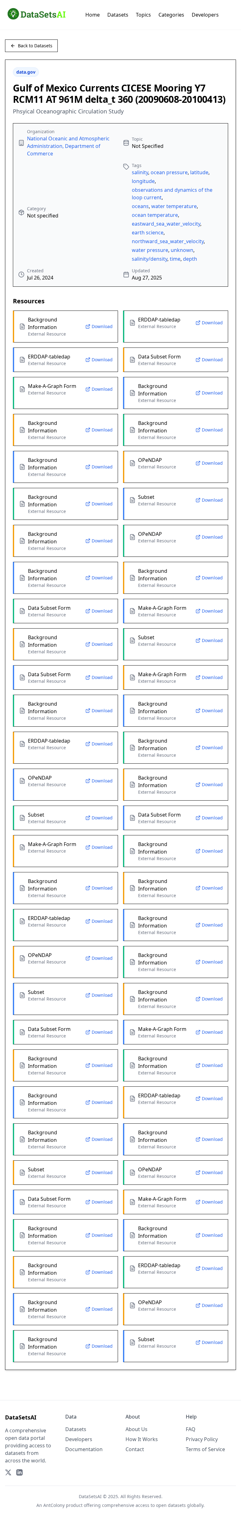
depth (190, 258)
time (175, 258)
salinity (140, 172)
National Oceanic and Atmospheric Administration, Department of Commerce (68, 146)
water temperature (174, 206)
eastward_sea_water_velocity (166, 223)
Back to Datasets (35, 46)
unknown (182, 250)
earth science (147, 232)
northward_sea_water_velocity (168, 241)
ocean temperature (155, 215)
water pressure (150, 250)
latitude (199, 172)
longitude (143, 181)
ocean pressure (169, 172)
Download (102, 326)
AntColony (54, 1505)
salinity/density (149, 258)
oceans (140, 206)
